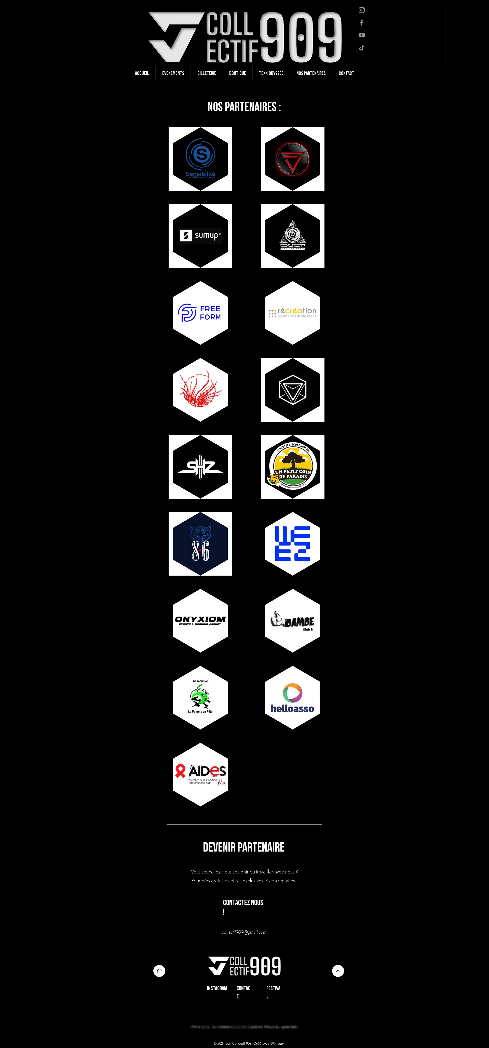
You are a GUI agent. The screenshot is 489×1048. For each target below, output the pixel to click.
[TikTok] (362, 47)
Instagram (217, 988)
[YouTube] (362, 35)
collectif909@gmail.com (244, 932)
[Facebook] (362, 22)
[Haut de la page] (159, 971)
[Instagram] (362, 10)
